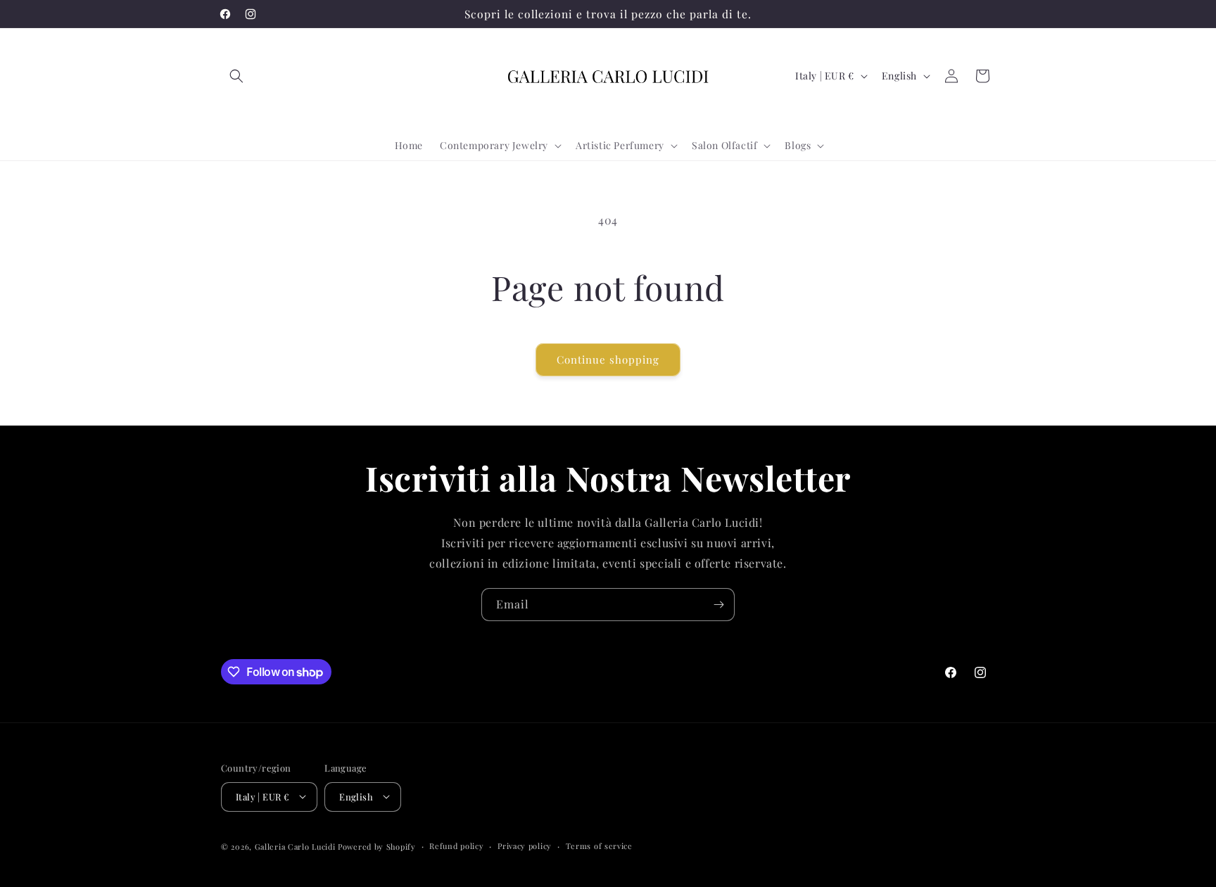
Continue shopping (608, 359)
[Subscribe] (718, 604)
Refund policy (456, 845)
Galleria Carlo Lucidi (295, 846)
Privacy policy (525, 845)
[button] (236, 75)
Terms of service (599, 845)
